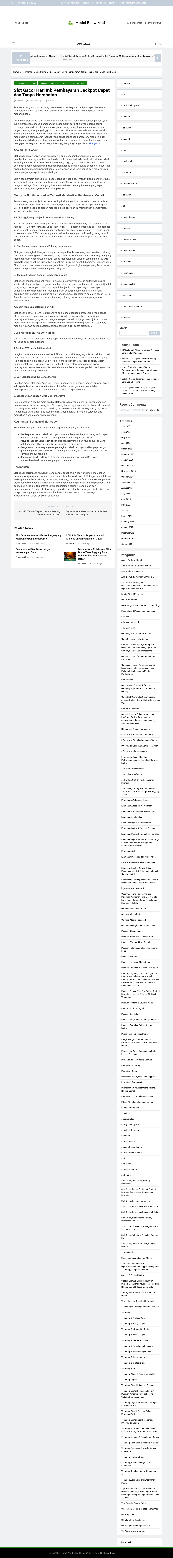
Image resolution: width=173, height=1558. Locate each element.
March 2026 (126, 449)
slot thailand (127, 1252)
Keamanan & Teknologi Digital (134, 800)
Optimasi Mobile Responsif (133, 920)
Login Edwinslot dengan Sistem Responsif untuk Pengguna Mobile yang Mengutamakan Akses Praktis (81, 56)
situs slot (125, 116)
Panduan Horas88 (129, 956)
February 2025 (127, 521)
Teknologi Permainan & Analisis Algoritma (140, 1443)
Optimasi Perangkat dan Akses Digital (138, 925)
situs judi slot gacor (130, 1124)
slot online (126, 1175)
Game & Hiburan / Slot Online (134, 639)
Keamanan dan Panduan (132, 817)
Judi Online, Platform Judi (132, 774)
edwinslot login (128, 628)
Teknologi (125, 1312)
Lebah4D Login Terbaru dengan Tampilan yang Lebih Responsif (118, 3)
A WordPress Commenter (133, 410)
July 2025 (125, 493)
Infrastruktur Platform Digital (134, 751)
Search (123, 327)
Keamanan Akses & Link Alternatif (136, 806)
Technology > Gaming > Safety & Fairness (140, 1307)
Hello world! (154, 410)
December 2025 (128, 465)
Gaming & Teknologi (130, 709)
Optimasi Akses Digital (131, 914)
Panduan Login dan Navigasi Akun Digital (139, 968)
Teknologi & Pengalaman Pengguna (137, 1346)
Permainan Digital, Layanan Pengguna (138, 1076)
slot (123, 206)
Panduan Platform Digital (132, 1008)
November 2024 (128, 538)
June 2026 (126, 432)
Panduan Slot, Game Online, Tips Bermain (140, 1019)
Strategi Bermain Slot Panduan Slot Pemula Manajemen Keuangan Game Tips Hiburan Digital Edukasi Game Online (140, 1284)
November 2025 (128, 471)
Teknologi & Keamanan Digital (134, 1340)
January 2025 (127, 527)
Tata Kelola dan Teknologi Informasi (137, 1301)
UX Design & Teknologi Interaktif (136, 1525)
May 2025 (125, 505)
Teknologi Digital (129, 1379)
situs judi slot (127, 1119)
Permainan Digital (129, 1071)
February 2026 (127, 454)
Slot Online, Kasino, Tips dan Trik (136, 1201)
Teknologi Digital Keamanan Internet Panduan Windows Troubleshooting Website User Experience (137, 1394)
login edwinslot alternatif (132, 888)
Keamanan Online (129, 851)
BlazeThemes (110, 1553)
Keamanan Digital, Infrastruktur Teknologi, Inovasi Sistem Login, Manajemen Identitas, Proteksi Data (140, 842)
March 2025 (126, 516)
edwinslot (125, 616)
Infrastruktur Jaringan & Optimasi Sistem (139, 746)
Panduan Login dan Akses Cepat (135, 962)
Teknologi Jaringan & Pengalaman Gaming (140, 1437)
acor (129, 172)
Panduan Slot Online (130, 1014)
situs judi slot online (130, 1130)
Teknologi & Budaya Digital (133, 1323)
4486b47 (20, 100)
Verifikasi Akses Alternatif (133, 1531)
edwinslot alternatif (130, 622)
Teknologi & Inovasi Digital (133, 1335)
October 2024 (127, 544)
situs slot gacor (128, 217)
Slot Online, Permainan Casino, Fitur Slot (139, 1206)
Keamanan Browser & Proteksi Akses (138, 811)
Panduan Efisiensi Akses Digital (135, 942)
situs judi (125, 1113)
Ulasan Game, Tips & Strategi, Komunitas (139, 1509)
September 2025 (128, 482)
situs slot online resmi (131, 1152)
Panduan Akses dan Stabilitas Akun (137, 937)
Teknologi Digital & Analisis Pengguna (138, 1385)
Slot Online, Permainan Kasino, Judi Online (140, 1212)
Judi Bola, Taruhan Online (132, 768)
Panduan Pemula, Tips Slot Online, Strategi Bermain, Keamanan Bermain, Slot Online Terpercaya (140, 994)
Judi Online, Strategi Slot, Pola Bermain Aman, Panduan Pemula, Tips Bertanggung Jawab (140, 791)
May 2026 (125, 437)
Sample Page (83, 44)
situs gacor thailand (130, 1107)
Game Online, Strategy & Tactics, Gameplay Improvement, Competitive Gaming (138, 688)
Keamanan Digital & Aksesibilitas (136, 823)
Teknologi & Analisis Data (133, 1318)
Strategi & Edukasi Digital (132, 1275)
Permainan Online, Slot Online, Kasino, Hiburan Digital (62, 83)
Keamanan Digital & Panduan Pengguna (139, 828)
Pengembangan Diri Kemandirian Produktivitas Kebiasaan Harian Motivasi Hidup (139, 1042)
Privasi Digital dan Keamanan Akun (137, 1102)
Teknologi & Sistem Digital (133, 1357)
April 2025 (125, 510)
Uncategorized (127, 1514)
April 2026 (125, 443)
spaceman (126, 295)
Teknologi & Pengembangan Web (136, 1351)
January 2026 (127, 460)
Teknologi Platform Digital (133, 1457)
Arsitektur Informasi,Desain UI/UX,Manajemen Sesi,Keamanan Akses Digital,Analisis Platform (139, 585)
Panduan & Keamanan (131, 931)
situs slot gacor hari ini (131, 306)
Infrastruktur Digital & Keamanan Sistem (139, 740)
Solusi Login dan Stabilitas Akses (136, 1258)
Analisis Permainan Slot (132, 571)
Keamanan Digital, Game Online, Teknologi (140, 834)
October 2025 (127, 477)
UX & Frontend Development (134, 1520)
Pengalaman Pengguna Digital (134, 1034)
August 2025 (127, 488)
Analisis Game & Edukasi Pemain (136, 566)
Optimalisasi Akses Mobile (133, 908)
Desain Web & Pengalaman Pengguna (138, 611)
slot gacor (94, 143)
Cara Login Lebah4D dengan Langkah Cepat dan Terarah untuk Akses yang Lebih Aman (138, 390)
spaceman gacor (128, 273)
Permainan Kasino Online (25, 83)
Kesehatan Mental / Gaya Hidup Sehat (138, 862)
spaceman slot (128, 284)
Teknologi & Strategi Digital (133, 1363)
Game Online (127, 680)
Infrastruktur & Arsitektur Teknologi (137, 734)
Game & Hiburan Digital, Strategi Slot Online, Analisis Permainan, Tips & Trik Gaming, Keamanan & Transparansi (138, 647)
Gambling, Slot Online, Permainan (136, 633)
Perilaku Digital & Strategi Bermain (136, 1060)
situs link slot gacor (130, 105)
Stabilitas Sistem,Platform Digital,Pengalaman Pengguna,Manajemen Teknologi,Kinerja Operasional (140, 1266)
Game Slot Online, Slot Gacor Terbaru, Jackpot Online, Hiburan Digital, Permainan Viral (140, 700)
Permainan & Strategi (130, 1065)
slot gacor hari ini (129, 183)
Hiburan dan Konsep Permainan (135, 729)
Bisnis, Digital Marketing (132, 594)
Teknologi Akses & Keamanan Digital (138, 1374)
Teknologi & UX (128, 1368)
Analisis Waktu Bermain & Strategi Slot (138, 577)
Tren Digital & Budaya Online (134, 1503)
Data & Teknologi (129, 600)
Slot (123, 172)
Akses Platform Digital (131, 560)
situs (123, 150)
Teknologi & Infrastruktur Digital (135, 1329)
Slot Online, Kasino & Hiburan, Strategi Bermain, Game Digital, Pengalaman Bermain (138, 1192)
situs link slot (127, 161)
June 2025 (126, 499)
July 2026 (125, 426)
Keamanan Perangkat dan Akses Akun (138, 857)
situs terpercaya (128, 239)
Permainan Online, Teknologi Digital (137, 1096)
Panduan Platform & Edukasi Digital (137, 1003)
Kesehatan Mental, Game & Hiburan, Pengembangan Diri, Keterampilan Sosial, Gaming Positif (139, 871)
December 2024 (128, 533)
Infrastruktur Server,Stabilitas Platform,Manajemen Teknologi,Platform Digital (139, 760)
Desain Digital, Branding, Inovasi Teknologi (140, 605)
